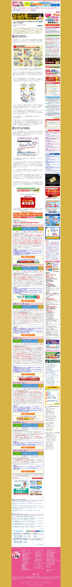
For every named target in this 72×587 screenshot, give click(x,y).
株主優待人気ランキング (25, 567)
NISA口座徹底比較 (49, 369)
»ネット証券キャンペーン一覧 (55, 151)
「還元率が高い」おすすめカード (51, 439)
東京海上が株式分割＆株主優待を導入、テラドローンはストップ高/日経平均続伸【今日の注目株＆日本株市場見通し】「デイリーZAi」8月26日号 (53, 31)
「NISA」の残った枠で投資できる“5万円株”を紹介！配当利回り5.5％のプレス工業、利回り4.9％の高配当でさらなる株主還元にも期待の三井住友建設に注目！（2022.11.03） (27, 516)
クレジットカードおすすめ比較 (50, 438)
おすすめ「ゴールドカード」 (50, 441)
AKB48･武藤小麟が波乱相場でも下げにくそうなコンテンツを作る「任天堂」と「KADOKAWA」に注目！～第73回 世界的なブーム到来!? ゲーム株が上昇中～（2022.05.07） (27, 524)
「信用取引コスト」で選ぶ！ (25, 556)
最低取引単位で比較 (49, 429)
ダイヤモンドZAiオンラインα (51, 569)
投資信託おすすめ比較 (49, 368)
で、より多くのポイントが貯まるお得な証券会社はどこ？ (53, 43)
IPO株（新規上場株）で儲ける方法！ (51, 366)
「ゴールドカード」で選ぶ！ (37, 557)
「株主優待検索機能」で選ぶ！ (25, 562)
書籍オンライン (42, 584)
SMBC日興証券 (26, 533)
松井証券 (25, 539)
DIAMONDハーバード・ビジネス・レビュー (33, 584)
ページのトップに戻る (41, 497)
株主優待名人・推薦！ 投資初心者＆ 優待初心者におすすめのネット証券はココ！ (53, 55)
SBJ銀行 (53, 162)
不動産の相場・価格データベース (51, 420)
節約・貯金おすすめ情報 (50, 383)
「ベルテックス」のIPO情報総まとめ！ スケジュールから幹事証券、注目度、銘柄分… (53, 93)
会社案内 (36, 581)
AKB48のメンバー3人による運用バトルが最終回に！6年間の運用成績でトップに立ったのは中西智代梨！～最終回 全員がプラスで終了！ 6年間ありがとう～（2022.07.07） (27, 519)
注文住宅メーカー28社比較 (50, 419)
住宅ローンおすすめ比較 (50, 379)
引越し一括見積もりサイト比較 (50, 417)
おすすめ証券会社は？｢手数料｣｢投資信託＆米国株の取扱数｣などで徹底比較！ (53, 45)
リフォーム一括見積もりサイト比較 (51, 418)
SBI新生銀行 (52, 165)
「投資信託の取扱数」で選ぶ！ (25, 559)
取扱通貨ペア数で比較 (49, 446)
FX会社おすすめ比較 (49, 443)
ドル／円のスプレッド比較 (50, 447)
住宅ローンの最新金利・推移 (50, 408)
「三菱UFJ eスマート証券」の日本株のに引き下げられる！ (53, 39)
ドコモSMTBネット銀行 (52, 170)
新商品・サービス (49, 570)
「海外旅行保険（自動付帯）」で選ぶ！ (39, 559)
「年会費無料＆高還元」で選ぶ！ (38, 555)
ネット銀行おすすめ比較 (50, 378)
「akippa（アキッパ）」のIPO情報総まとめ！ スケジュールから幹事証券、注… (53, 86)
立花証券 (35, 536)
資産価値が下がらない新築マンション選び (52, 381)
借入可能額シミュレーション (50, 410)
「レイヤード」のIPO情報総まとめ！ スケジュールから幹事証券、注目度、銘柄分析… (53, 84)
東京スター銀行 (52, 156)
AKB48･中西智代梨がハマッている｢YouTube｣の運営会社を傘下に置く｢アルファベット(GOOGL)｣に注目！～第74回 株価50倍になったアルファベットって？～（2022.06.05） (27, 521)
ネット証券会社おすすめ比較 (50, 365)
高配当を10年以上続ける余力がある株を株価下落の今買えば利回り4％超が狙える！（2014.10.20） (27, 505)
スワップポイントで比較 (50, 428)
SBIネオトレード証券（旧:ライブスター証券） (53, 401)
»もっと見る (42, 528)
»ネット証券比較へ (40, 544)
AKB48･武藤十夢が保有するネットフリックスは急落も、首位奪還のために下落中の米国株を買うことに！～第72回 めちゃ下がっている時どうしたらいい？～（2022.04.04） (27, 526)
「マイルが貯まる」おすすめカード (51, 440)
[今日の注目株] (51, 8)
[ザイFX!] (58, 8)
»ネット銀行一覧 (57, 172)
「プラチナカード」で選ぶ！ (37, 558)
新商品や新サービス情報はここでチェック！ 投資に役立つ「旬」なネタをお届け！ (53, 29)
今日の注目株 (48, 567)
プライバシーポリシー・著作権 (42, 581)
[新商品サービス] (55, 8)
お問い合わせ (24, 581)
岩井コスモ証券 (16, 533)
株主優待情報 (23, 566)
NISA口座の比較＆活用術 (24, 11)
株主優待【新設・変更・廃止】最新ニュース (27, 569)
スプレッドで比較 (49, 427)
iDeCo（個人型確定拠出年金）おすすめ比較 (53, 370)
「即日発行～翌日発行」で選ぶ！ (38, 560)
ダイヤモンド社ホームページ (30, 581)
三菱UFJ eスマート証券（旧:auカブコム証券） (52, 398)
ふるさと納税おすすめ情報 (50, 382)
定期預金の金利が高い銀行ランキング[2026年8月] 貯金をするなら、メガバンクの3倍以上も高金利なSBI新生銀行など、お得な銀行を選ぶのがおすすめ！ (53, 103)
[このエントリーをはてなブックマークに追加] (41, 25)
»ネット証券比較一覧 (48, 151)
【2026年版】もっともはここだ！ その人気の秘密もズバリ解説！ (53, 51)
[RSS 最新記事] (42, 25)
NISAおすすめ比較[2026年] (17, 11)
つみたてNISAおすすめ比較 (50, 549)
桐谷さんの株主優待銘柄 (25, 568)
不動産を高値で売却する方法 (50, 380)
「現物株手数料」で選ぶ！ (25, 555)
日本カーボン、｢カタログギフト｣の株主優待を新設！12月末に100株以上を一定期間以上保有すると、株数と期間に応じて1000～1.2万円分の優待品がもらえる (53, 110)
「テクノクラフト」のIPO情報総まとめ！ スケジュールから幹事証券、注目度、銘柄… (53, 91)
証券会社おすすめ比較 (49, 433)
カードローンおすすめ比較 (50, 384)
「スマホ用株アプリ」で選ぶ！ (25, 561)
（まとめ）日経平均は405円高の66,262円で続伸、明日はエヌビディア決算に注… (53, 122)
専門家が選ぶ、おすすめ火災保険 (51, 416)
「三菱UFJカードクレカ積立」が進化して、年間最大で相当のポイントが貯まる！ (53, 37)
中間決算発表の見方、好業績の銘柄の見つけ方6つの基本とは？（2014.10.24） (24, 501)
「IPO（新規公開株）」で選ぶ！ (26, 557)
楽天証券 (25, 542)
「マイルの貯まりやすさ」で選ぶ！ (38, 556)
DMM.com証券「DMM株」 (52, 147)
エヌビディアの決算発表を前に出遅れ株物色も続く (53, 125)
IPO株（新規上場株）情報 (50, 553)
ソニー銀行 (52, 159)
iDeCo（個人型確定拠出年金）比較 (51, 552)
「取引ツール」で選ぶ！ (25, 560)
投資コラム (48, 566)
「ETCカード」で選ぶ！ (37, 561)
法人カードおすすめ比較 (50, 376)
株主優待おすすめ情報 (49, 367)
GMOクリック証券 (27, 536)
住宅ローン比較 (48, 407)
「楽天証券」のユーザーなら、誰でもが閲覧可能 (53, 49)
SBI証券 (35, 533)
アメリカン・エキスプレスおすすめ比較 (52, 375)
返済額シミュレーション (50, 409)
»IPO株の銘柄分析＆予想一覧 (56, 94)
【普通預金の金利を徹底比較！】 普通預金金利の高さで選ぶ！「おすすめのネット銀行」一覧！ (53, 106)
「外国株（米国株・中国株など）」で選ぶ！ (27, 558)
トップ (13, 11)
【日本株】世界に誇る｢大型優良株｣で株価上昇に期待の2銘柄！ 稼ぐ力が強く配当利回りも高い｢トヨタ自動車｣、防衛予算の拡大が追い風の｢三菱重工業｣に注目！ (53, 113)
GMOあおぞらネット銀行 (53, 167)
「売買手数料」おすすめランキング (51, 434)
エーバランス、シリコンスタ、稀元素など (52, 126)
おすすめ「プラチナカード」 (50, 442)
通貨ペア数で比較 (49, 430)
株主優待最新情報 (23, 565)
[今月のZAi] (48, 8)
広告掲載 (48, 581)
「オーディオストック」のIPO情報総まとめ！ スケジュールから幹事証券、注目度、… (53, 89)
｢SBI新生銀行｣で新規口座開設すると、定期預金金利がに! (53, 47)
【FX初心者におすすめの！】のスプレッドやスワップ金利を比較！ (53, 53)
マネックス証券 (36, 539)
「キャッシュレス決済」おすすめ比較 (52, 377)
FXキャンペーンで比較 (49, 444)
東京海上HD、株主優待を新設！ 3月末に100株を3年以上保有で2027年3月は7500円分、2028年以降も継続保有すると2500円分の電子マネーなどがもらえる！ (53, 99)
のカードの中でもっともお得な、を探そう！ (53, 41)
